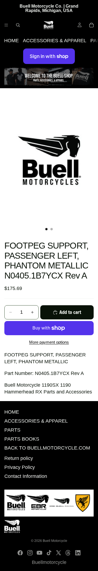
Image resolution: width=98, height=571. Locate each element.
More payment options (49, 342)
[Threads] (68, 552)
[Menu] (6, 25)
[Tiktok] (49, 552)
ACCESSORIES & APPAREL (54, 40)
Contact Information (25, 476)
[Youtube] (39, 552)
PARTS (12, 430)
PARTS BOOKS (21, 439)
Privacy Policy (19, 467)
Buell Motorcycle (55, 541)
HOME (11, 40)
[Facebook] (20, 552)
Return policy (18, 458)
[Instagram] (30, 552)
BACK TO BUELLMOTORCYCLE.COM (47, 448)
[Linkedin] (78, 552)
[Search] (18, 25)
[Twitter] (58, 552)
